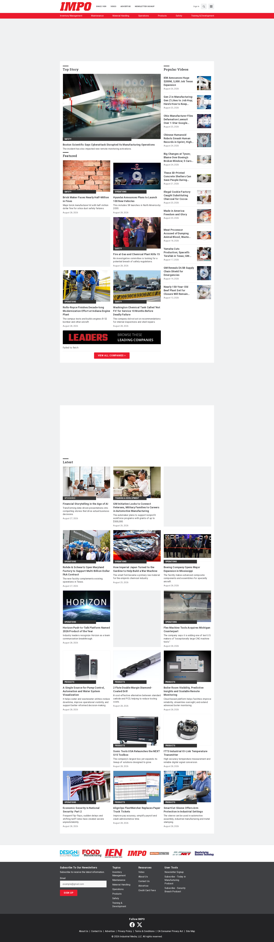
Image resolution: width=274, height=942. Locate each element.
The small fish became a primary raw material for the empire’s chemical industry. (136, 577)
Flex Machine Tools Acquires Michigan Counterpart (187, 629)
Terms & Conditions (145, 931)
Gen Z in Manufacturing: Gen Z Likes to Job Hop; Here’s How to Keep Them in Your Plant (178, 100)
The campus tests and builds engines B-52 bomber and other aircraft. (85, 320)
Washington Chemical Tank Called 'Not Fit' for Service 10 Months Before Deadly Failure (136, 311)
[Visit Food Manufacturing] (92, 853)
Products (69, 682)
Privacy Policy (125, 931)
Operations (120, 192)
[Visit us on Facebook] (132, 924)
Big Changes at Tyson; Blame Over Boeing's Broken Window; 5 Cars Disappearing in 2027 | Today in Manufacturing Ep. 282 (178, 157)
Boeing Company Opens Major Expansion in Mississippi (182, 569)
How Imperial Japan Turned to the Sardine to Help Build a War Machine (135, 569)
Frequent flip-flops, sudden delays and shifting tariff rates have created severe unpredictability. (83, 818)
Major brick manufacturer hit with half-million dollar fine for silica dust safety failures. (85, 207)
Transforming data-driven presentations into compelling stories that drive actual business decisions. (86, 511)
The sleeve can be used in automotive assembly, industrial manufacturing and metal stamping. (187, 818)
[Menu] (211, 6)
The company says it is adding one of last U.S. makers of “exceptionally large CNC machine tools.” (187, 638)
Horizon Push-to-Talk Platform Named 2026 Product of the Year (86, 629)
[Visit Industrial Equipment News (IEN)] (113, 853)
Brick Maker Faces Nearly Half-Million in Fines (86, 199)
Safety (68, 139)
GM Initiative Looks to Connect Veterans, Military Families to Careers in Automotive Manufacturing (136, 507)
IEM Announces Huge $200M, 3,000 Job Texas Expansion (178, 81)
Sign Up (68, 892)
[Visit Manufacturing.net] (182, 853)
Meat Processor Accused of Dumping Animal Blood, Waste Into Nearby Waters (176, 233)
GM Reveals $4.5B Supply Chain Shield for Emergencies (179, 271)
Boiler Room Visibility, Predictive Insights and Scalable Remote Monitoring (184, 691)
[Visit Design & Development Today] (69, 853)
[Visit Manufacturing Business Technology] (204, 853)
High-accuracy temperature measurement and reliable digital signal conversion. (187, 760)
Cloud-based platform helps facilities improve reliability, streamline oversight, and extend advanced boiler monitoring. (187, 702)
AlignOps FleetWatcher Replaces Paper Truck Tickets (136, 809)
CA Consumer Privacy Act (170, 931)
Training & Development (127, 498)
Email (63, 878)
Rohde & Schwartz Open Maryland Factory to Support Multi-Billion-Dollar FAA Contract (86, 571)
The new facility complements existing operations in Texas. (83, 580)
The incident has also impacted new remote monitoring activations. (97, 148)
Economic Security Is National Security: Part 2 (81, 809)
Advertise (110, 931)
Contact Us (96, 931)
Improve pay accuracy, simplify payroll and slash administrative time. (135, 817)
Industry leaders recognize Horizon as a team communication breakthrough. (86, 637)
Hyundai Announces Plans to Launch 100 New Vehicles (135, 199)
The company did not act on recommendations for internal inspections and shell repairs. (137, 320)
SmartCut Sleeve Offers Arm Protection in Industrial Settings (183, 809)
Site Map (190, 931)
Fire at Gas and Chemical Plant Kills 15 (136, 254)
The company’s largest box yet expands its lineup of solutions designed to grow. (135, 760)
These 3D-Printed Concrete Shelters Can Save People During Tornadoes (177, 176)
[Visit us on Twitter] (139, 924)
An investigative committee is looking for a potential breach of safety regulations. (135, 260)
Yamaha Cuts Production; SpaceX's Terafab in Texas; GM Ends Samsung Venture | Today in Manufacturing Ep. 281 (178, 252)
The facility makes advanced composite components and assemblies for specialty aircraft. (185, 578)
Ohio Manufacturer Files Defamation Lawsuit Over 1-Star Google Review (178, 119)
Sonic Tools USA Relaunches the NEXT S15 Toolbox (136, 753)
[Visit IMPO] (137, 853)
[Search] (204, 6)
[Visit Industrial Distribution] (159, 853)
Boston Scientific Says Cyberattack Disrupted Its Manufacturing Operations (109, 144)
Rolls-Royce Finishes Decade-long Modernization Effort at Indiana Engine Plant (86, 311)
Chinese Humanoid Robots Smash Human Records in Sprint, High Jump (178, 138)
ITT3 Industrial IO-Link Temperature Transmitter (185, 753)
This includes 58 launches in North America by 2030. (137, 207)
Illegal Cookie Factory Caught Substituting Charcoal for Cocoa (177, 195)
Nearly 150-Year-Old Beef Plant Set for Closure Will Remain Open (176, 290)
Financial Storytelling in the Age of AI (85, 503)
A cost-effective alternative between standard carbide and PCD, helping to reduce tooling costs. (137, 698)
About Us (83, 931)
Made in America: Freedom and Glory (175, 212)
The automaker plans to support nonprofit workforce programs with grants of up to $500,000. (134, 518)
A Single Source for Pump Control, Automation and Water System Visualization (84, 691)
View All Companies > (112, 355)
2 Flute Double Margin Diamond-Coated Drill (132, 689)
